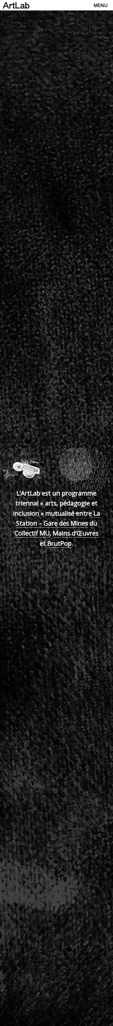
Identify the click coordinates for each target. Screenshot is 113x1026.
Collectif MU (32, 533)
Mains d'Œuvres (76, 533)
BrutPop (59, 543)
